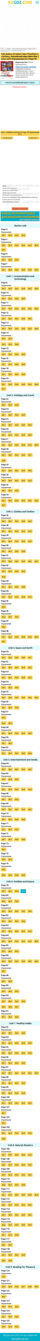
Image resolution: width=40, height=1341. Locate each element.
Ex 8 (3, 461)
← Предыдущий (6, 138)
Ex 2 (10, 235)
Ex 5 (29, 245)
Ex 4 (23, 235)
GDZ (20, 2)
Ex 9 (36, 1287)
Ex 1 (3, 235)
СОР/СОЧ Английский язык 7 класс (20, 83)
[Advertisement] (20, 26)
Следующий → (33, 138)
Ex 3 (16, 235)
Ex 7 (3, 250)
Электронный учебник (25, 67)
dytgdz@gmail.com (20, 1339)
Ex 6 (36, 245)
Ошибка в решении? (20, 209)
